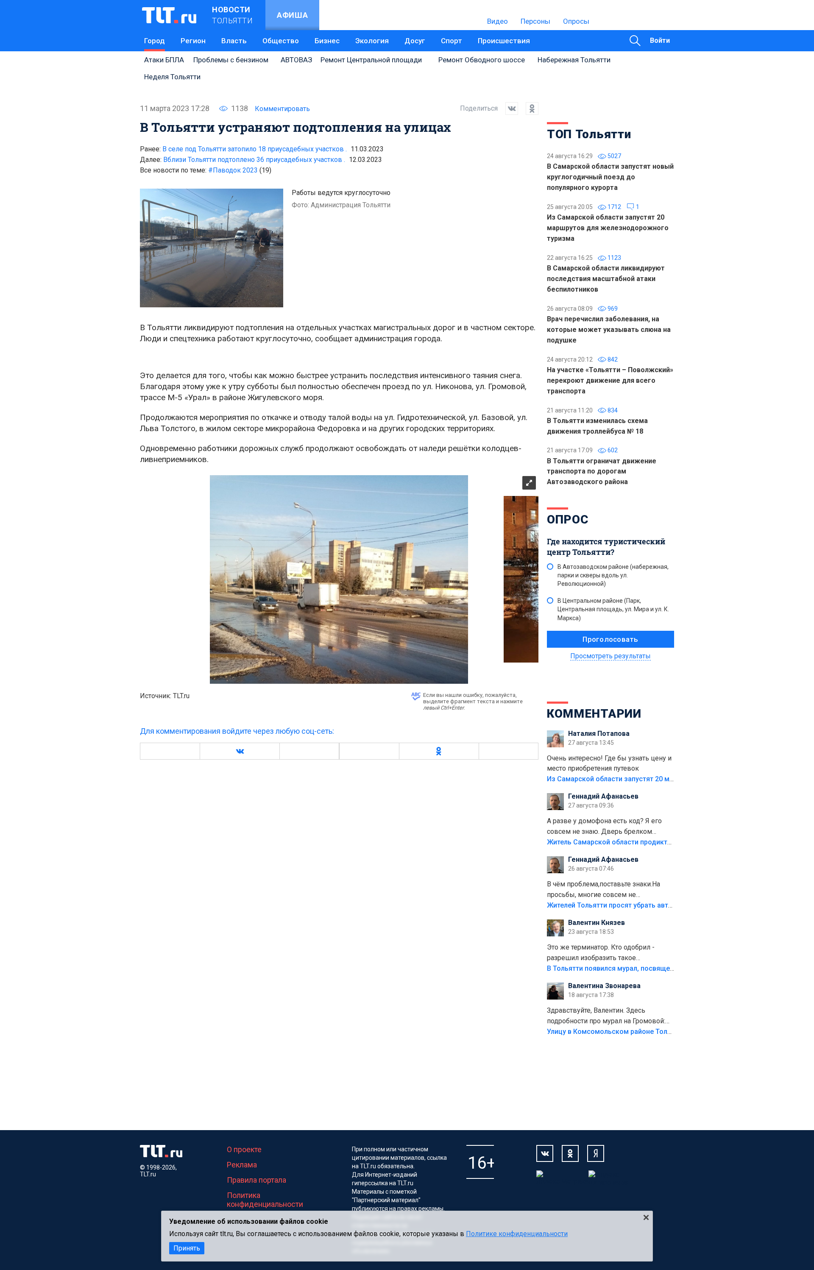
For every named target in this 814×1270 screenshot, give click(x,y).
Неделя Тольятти (172, 76)
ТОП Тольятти (589, 134)
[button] (239, 751)
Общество (280, 40)
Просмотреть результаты (610, 656)
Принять (186, 1248)
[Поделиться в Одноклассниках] (528, 108)
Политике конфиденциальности (517, 1234)
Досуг (414, 40)
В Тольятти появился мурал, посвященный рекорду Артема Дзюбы (657, 968)
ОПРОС (567, 519)
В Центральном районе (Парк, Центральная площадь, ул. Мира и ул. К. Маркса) (613, 609)
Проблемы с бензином (230, 60)
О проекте (244, 1149)
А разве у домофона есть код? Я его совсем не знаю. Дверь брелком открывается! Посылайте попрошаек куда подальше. (605, 827)
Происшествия (504, 40)
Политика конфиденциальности (265, 1200)
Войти (660, 40)
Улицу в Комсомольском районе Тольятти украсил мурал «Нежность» (662, 1032)
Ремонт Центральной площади (371, 60)
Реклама (242, 1164)
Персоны (535, 21)
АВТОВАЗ (296, 60)
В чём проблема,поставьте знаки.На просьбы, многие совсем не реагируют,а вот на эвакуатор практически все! (603, 890)
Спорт (451, 40)
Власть (234, 40)
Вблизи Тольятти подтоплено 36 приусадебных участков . (254, 160)
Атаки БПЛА (164, 60)
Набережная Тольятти (574, 60)
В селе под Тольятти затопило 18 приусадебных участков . (254, 149)
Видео (497, 21)
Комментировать (282, 109)
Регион (193, 40)
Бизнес (327, 40)
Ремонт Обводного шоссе (481, 60)
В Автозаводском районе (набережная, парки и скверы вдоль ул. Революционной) (613, 575)
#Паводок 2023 (239, 170)
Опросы (576, 21)
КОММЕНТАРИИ (594, 714)
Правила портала (256, 1179)
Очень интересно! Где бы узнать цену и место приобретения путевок (609, 763)
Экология (372, 40)
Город (154, 40)
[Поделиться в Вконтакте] (508, 108)
